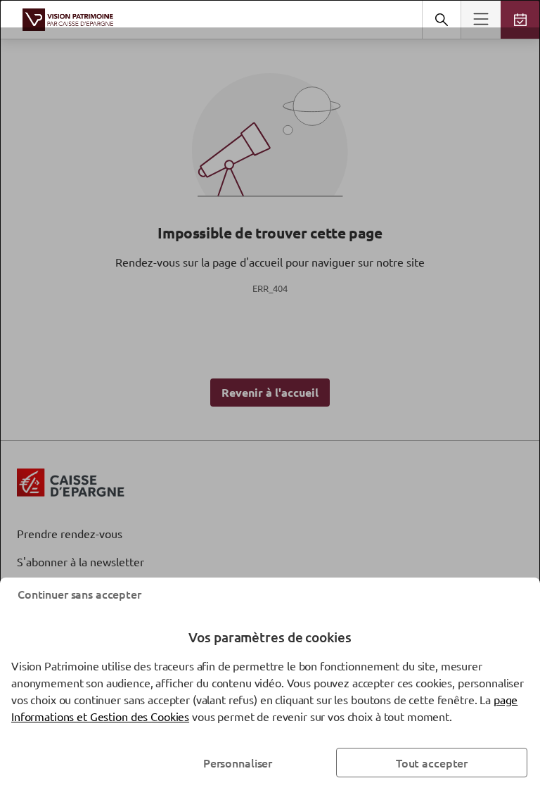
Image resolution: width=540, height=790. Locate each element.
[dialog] (270, 395)
